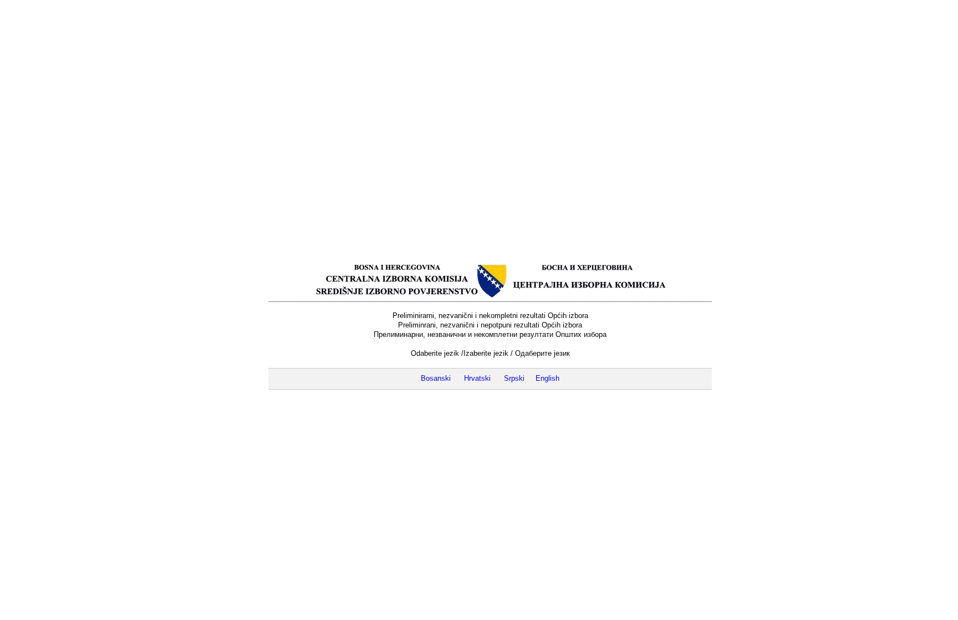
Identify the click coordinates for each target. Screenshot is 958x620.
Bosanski (436, 378)
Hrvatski (477, 378)
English (547, 378)
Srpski (514, 378)
